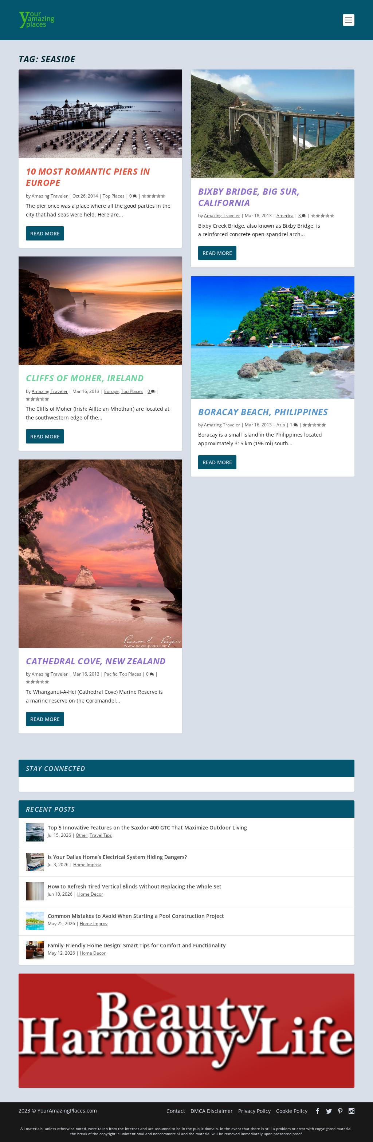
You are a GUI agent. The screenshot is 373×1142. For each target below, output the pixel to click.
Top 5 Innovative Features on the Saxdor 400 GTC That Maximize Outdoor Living (147, 827)
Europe (111, 391)
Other (81, 835)
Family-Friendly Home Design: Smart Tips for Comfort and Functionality (137, 945)
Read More (45, 233)
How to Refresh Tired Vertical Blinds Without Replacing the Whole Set (134, 886)
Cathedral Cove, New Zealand (96, 661)
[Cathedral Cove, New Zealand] (100, 553)
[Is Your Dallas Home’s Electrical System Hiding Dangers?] (35, 862)
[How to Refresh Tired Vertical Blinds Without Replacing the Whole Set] (35, 891)
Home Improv (87, 865)
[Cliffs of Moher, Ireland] (100, 310)
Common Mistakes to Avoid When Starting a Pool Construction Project (136, 915)
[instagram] (351, 1111)
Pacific (110, 674)
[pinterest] (340, 1111)
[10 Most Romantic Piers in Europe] (100, 113)
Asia (280, 425)
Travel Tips (101, 835)
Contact (175, 1110)
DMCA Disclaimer (212, 1110)
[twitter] (329, 1111)
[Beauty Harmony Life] (186, 1085)
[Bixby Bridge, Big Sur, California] (272, 123)
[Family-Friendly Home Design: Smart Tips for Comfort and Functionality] (35, 950)
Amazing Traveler (50, 196)
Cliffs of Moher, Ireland (85, 378)
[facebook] (318, 1111)
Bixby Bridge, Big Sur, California (249, 196)
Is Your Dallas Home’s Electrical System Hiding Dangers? (117, 856)
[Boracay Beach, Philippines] (272, 337)
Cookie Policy (291, 1110)
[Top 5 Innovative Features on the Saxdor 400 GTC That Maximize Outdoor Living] (35, 832)
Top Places (114, 196)
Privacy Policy (254, 1110)
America (285, 215)
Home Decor (90, 894)
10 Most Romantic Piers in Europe (88, 176)
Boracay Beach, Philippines (263, 412)
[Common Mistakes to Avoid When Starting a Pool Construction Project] (35, 921)
